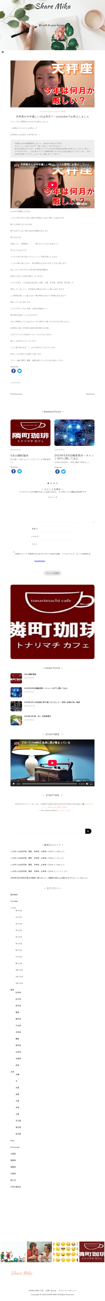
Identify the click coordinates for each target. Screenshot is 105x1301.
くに (58, 858)
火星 (17, 1101)
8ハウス (19, 963)
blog (48, 111)
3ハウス (19, 930)
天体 (12, 1072)
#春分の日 (52, 807)
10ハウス (19, 970)
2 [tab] (51, 483)
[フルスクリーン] (91, 784)
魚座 (17, 1065)
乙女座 (18, 1025)
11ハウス (19, 976)
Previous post (16, 394)
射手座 (18, 1045)
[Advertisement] (52, 1213)
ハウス (13, 908)
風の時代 (14, 894)
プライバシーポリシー (67, 1290)
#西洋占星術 (62, 807)
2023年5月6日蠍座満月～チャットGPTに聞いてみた (30, 457)
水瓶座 (18, 1058)
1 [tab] (48, 483)
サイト (35, 544)
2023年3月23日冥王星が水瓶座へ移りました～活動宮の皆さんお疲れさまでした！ (43, 878)
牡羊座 (18, 992)
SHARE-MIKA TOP (36, 1290)
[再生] (14, 784)
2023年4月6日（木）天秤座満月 (37, 716)
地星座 (13, 1167)
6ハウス (19, 950)
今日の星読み (15, 1187)
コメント (52, 497)
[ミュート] (87, 784)
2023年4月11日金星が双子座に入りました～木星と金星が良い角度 (74, 458)
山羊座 (18, 1052)
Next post (90, 394)
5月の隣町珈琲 (30, 674)
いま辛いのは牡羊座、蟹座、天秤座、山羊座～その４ (32, 851)
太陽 (17, 1074)
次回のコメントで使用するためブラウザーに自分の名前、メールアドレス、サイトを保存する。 (53, 554)
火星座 (13, 1154)
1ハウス (19, 917)
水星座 (13, 1173)
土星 (17, 1114)
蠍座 (17, 1039)
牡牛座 (18, 999)
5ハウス (19, 943)
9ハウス (19, 910)
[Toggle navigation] (3, 52)
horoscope (56, 111)
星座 (12, 990)
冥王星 (18, 1134)
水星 (17, 1087)
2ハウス (19, 924)
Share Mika (52, 6)
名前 (35, 528)
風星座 (13, 1160)
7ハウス (19, 957)
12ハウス (19, 983)
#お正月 (87, 804)
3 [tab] (54, 483)
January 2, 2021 (64, 810)
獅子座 (18, 1019)
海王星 (18, 1127)
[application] (52, 762)
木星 (17, 1107)
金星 (17, 1094)
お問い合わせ (51, 1290)
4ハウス (19, 937)
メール (35, 536)
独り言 (13, 1180)
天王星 (18, 1121)
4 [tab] (56, 483)
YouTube (42, 111)
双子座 (18, 1006)
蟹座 (17, 1012)
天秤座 (63, 111)
